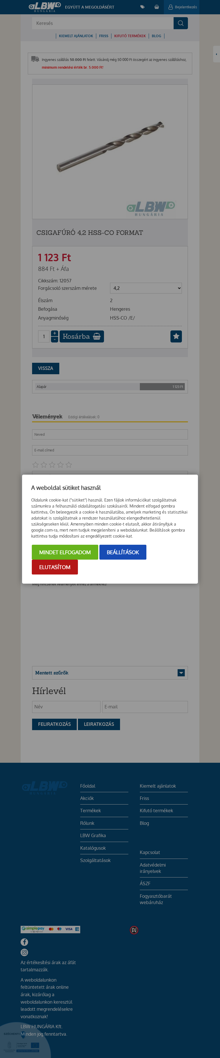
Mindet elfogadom (65, 552)
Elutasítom (54, 567)
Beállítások (123, 552)
